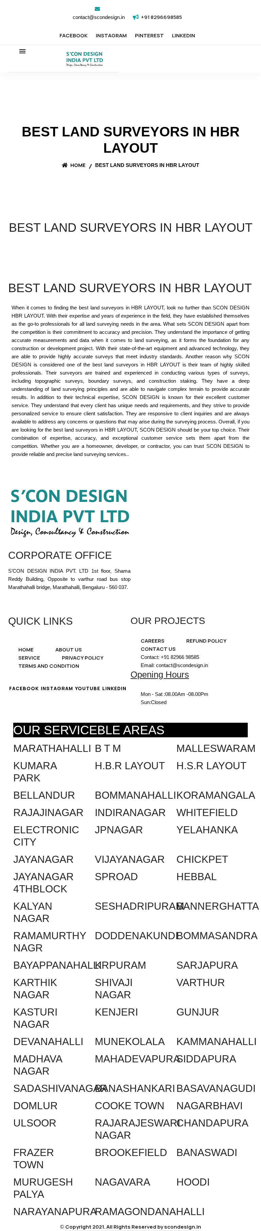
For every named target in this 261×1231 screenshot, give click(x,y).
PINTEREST (149, 35)
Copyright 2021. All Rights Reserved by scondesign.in (133, 1226)
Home (77, 165)
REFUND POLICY (206, 640)
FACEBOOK (73, 35)
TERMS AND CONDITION (48, 665)
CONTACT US (158, 648)
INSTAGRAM (111, 35)
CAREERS (152, 640)
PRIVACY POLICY (83, 657)
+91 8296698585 (161, 17)
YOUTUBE (87, 688)
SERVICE (29, 657)
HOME (26, 649)
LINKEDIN (183, 35)
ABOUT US (68, 649)
